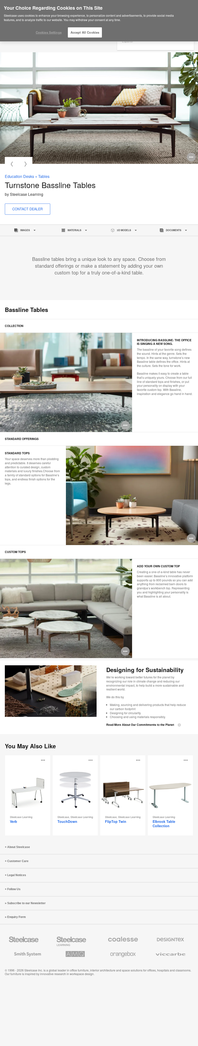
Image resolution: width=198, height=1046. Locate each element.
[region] (99, 21)
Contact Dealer (27, 208)
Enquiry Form (16, 917)
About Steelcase (18, 847)
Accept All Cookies (85, 32)
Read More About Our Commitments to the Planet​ (140, 725)
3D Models (124, 230)
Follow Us (14, 889)
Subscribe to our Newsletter (26, 903)
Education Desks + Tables (27, 176)
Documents (173, 230)
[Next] (25, 164)
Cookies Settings (49, 32)
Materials (74, 230)
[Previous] (12, 164)
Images (25, 230)
